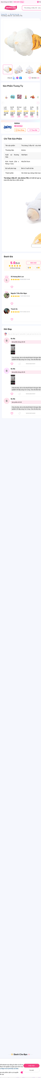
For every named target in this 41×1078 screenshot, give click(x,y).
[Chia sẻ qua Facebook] (20, 78)
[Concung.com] (10, 7)
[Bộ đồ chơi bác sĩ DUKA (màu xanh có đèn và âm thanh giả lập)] (12, 96)
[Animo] (7, 127)
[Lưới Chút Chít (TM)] (6, 96)
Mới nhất (33, 263)
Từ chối (31, 1070)
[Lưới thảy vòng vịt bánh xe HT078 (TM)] (26, 96)
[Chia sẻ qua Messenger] (17, 78)
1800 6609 (16, 2)
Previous (3, 104)
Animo (17, 123)
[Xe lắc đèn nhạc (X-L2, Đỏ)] (32, 96)
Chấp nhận (31, 1065)
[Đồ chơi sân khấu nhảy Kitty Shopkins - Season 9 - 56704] (19, 96)
